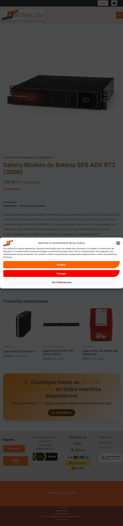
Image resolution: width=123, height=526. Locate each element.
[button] (118, 243)
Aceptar (61, 264)
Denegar (61, 273)
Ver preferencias (61, 282)
